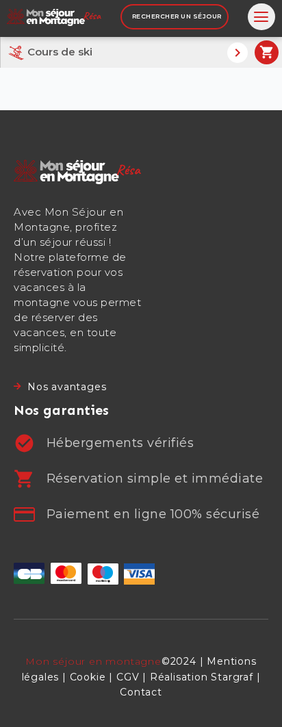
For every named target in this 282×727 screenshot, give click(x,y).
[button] (261, 16)
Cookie (88, 677)
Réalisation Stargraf (201, 677)
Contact (141, 692)
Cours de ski (58, 51)
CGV (127, 677)
